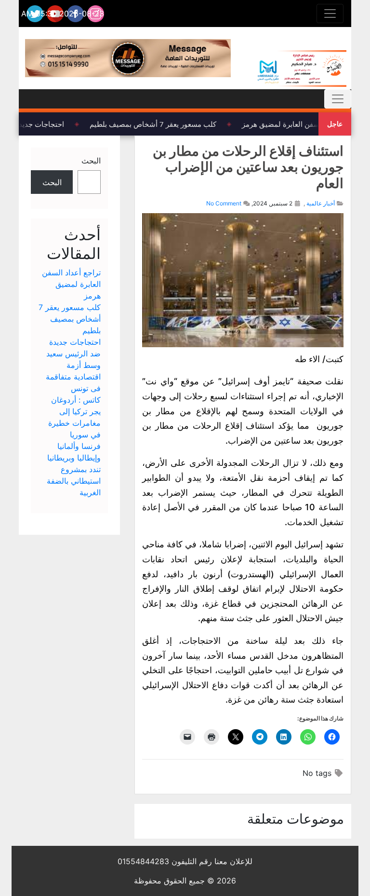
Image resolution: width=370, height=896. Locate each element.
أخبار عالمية (320, 203)
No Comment (223, 203)
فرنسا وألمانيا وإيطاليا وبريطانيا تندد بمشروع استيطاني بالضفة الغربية (74, 469)
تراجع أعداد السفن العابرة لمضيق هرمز (303, 124)
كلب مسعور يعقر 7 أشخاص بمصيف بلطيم (155, 124)
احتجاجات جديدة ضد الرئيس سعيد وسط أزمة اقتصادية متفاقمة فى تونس (73, 365)
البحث (91, 160)
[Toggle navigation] (330, 13)
